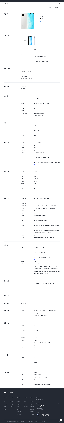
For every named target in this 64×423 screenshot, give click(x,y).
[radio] (42, 16)
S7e (4, 7)
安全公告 (18, 409)
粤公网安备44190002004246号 (40, 421)
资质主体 (23, 421)
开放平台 (25, 401)
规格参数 (56, 7)
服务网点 (18, 401)
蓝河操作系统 (32, 411)
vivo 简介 (31, 399)
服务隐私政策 (19, 411)
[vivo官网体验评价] (61, 420)
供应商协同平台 (26, 399)
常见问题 (18, 404)
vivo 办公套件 (19, 414)
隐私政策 (18, 421)
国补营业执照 (26, 406)
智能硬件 (5, 406)
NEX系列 (5, 409)
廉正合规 (25, 404)
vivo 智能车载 (32, 414)
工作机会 (31, 401)
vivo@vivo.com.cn (40, 409)
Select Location (57, 421)
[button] (61, 422)
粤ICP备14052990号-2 (33, 421)
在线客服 (38, 397)
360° (53, 7)
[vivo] (6, 392)
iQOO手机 (5, 404)
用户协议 (21, 421)
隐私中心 (31, 404)
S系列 (10, 392)
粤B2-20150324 (27, 421)
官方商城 (11, 399)
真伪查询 (18, 399)
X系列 (4, 399)
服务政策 (18, 406)
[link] (6, 3)
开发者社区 (32, 409)
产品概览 (49, 7)
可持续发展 (32, 406)
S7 (7, 7)
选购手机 (11, 401)
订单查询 (11, 404)
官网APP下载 (12, 406)
